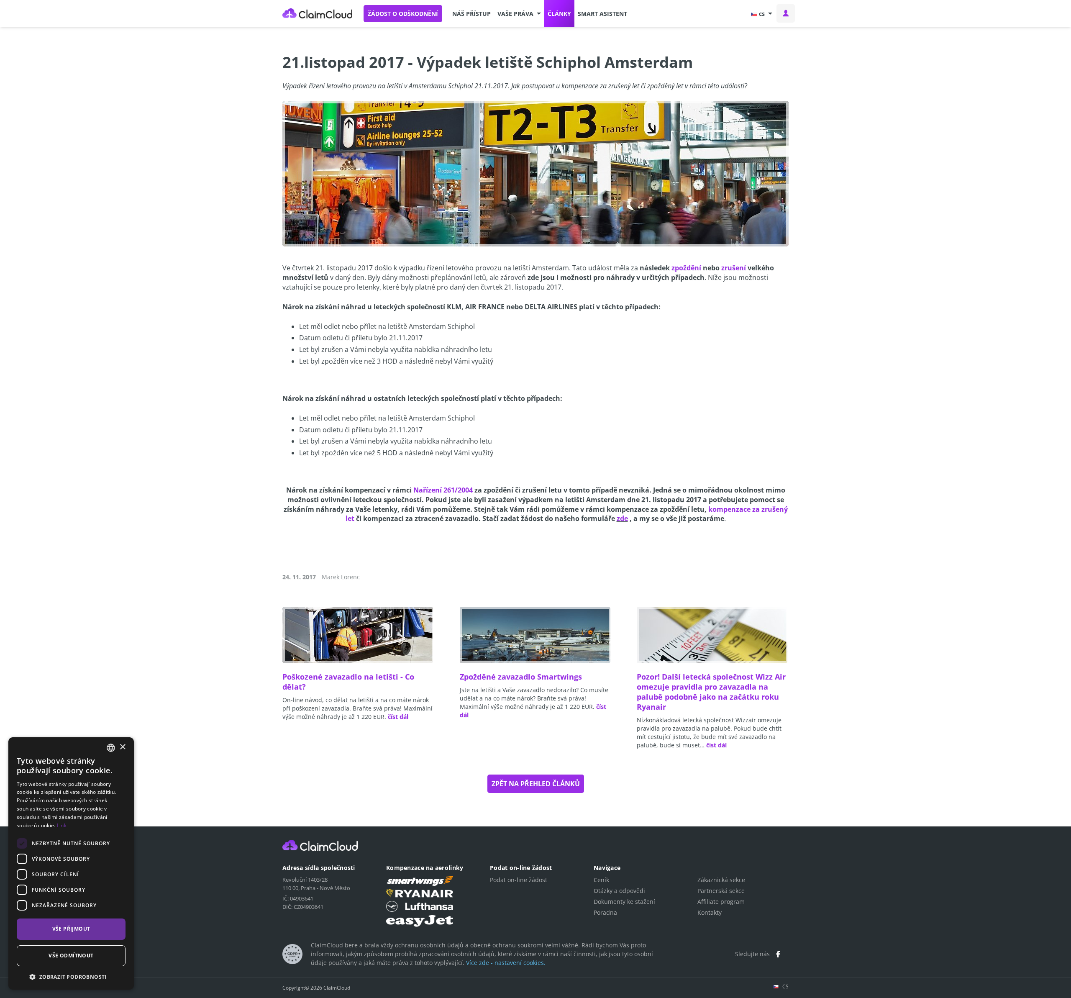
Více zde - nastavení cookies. (506, 963)
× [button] (122, 747)
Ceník (601, 880)
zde (622, 518)
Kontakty (709, 912)
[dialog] (71, 863)
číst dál (398, 717)
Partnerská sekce (721, 891)
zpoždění (686, 267)
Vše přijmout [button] (71, 928)
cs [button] (762, 14)
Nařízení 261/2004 (443, 490)
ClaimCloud (317, 13)
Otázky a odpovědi (619, 891)
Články (559, 14)
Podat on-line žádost (518, 880)
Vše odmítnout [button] (71, 955)
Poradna (605, 912)
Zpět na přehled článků (536, 783)
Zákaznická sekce (721, 880)
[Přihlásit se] (785, 13)
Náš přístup (471, 14)
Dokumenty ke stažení (624, 902)
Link (62, 825)
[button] (519, 13)
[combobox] (111, 748)
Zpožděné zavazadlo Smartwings (521, 677)
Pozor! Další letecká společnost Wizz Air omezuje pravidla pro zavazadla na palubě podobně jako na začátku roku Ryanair (711, 692)
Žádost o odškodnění (403, 14)
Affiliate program (721, 902)
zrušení (733, 267)
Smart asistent (602, 14)
